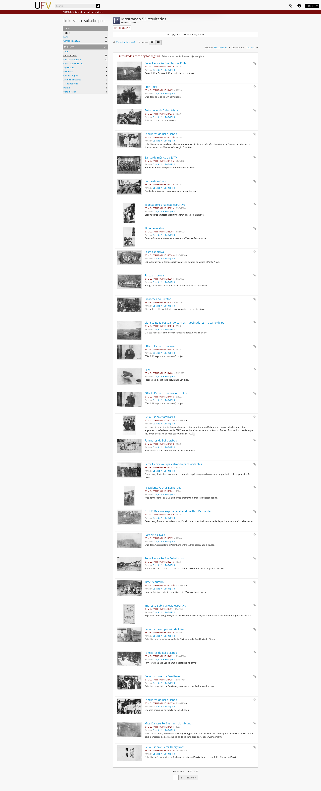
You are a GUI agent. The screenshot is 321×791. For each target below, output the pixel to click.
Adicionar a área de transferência (254, 63)
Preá (147, 370)
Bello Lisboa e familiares (160, 417)
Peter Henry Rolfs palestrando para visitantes (173, 464)
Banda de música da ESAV (161, 157)
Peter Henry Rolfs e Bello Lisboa (165, 558)
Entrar (311, 5)
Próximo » (191, 777)
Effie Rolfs (151, 87)
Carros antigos (70, 75)
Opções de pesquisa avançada (186, 34)
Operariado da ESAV (73, 63)
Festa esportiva (154, 252)
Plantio (66, 87)
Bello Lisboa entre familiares (162, 676)
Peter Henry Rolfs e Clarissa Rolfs (165, 63)
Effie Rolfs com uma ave (160, 346)
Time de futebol (154, 228)
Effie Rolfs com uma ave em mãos (166, 393)
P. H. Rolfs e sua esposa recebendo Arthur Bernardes (178, 511)
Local (67, 28)
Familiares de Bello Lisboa (161, 134)
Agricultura (68, 67)
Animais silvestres (72, 79)
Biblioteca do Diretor (158, 299)
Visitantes (68, 71)
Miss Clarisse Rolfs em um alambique (168, 723)
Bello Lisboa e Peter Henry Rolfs (165, 747)
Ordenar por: (238, 47)
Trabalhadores (70, 83)
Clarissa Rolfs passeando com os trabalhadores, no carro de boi (185, 322)
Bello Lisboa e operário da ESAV (164, 629)
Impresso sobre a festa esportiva (165, 605)
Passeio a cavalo (155, 535)
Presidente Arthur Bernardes (163, 487)
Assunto (69, 46)
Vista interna (69, 91)
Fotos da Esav (70, 55)
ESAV (65, 36)
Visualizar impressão (126, 42)
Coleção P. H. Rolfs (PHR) (163, 70)
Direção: (209, 47)
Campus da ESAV (71, 40)
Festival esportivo (72, 59)
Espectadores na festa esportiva (165, 205)
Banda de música (155, 181)
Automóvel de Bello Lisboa (161, 110)
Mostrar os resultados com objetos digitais (184, 56)
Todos (66, 32)
